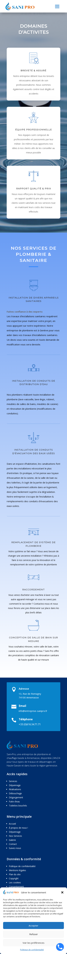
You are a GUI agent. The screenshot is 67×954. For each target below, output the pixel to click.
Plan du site (15, 874)
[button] (62, 892)
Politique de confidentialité (32, 949)
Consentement (16, 886)
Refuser (33, 934)
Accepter (33, 925)
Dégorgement (16, 797)
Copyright (14, 878)
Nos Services (15, 835)
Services (13, 781)
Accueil (12, 823)
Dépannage (15, 785)
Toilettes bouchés (18, 805)
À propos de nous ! (18, 827)
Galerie (12, 839)
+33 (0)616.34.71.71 (30, 724)
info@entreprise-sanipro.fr (33, 710)
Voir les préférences (33, 942)
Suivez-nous (15, 848)
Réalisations (15, 789)
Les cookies (15, 882)
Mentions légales (17, 870)
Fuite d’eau (14, 801)
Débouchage (15, 793)
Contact (13, 844)
